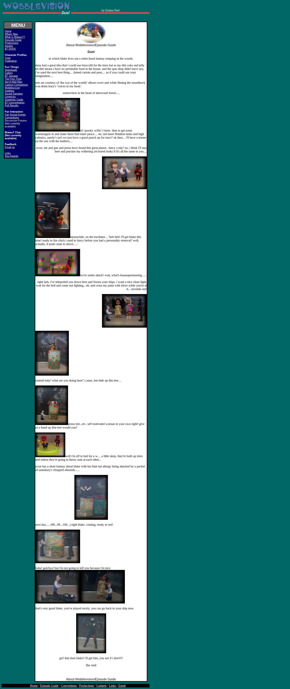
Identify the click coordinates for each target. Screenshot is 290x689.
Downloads (11, 70)
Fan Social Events (15, 114)
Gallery (9, 72)
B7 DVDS (10, 48)
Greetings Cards (14, 99)
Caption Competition (16, 84)
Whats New (11, 34)
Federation (11, 60)
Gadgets (9, 90)
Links (8, 153)
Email (122, 685)
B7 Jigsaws (11, 75)
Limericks (10, 96)
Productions (11, 42)
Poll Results (12, 105)
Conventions (12, 117)
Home (34, 685)
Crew (7, 57)
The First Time (13, 78)
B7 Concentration (14, 102)
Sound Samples (14, 93)
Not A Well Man (13, 81)
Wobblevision (12, 87)
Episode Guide (13, 40)
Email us (10, 147)
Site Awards (11, 156)
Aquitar (9, 45)
